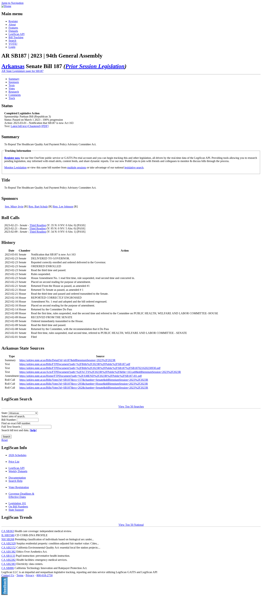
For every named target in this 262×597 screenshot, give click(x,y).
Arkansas (12, 66)
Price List (14, 461)
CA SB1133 (8, 555)
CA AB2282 (8, 559)
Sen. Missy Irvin (14, 206)
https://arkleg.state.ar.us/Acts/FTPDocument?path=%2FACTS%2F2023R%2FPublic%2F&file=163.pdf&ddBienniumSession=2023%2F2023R (100, 371)
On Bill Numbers (18, 506)
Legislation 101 (17, 503)
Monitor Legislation (15, 167)
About (12, 24)
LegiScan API (16, 34)
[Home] (6, 6)
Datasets (13, 30)
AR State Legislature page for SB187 (22, 71)
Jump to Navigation (12, 2)
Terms (19, 575)
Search (12, 40)
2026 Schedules (17, 455)
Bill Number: (9, 419)
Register (13, 21)
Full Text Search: (11, 426)
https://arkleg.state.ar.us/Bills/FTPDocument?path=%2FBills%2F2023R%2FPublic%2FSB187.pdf (74, 364)
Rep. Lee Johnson (63, 206)
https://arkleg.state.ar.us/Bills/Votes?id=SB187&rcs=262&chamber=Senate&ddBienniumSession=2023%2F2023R (83, 387)
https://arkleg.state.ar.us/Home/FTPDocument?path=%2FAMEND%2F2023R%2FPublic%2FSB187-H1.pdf (80, 375)
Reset (4, 440)
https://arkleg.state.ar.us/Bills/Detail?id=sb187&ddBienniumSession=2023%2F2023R (67, 360)
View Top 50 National (131, 524)
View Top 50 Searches (131, 406)
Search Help (15, 480)
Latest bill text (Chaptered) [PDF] (29, 126)
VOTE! (13, 43)
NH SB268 (7, 539)
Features (13, 27)
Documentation (17, 477)
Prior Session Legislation (95, 66)
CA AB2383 (8, 563)
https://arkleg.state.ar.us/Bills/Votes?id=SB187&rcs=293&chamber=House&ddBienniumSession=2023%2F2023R (83, 383)
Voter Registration (19, 487)
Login (12, 46)
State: (4, 412)
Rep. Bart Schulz (38, 206)
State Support (16, 509)
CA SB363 (7, 531)
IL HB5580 (7, 535)
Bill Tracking (16, 37)
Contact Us (7, 575)
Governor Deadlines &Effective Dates (21, 495)
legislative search (133, 167)
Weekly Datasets (18, 471)
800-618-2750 (45, 575)
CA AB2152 (8, 547)
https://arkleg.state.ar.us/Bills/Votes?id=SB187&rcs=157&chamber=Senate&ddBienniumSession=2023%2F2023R (83, 379)
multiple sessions (76, 167)
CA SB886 (7, 568)
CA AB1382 (8, 551)
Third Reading (38, 225)
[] (33, 430)
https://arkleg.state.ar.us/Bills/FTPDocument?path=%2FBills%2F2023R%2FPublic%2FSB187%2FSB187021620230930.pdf (89, 368)
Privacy (30, 575)
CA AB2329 (8, 543)
